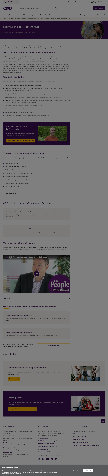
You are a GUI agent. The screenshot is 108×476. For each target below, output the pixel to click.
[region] (54, 470)
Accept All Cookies (88, 470)
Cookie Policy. (18, 473)
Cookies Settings (77, 470)
